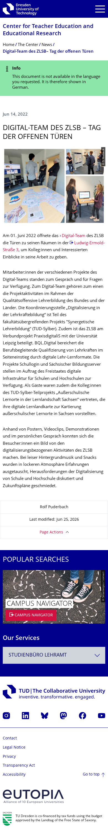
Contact (10, 738)
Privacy (9, 757)
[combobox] (54, 655)
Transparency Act (19, 765)
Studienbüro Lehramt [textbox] (38, 655)
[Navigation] (100, 9)
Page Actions (51, 532)
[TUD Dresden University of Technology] (21, 9)
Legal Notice (14, 747)
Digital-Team (73, 236)
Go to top (91, 774)
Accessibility (14, 775)
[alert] (54, 78)
